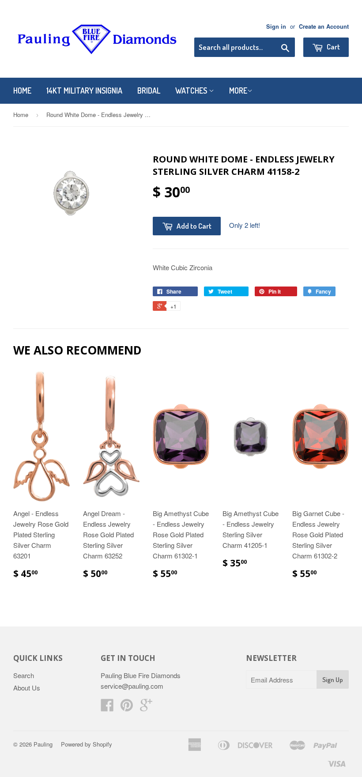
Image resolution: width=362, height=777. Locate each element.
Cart (332, 46)
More (238, 90)
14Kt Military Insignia (84, 90)
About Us (26, 687)
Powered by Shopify (86, 744)
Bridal (148, 90)
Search (23, 675)
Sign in (276, 26)
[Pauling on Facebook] (107, 707)
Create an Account (324, 26)
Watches (192, 90)
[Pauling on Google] (146, 707)
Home (22, 90)
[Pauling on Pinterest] (126, 707)
